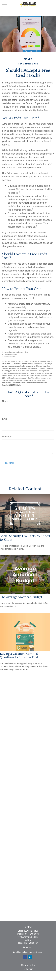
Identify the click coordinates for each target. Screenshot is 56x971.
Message (6, 436)
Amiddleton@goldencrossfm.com (28, 952)
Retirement (28, 968)
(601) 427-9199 (31, 930)
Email (5, 418)
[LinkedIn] (30, 957)
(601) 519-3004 (32, 933)
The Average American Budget (21, 597)
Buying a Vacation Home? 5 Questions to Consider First (19, 655)
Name (5, 401)
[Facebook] (25, 957)
